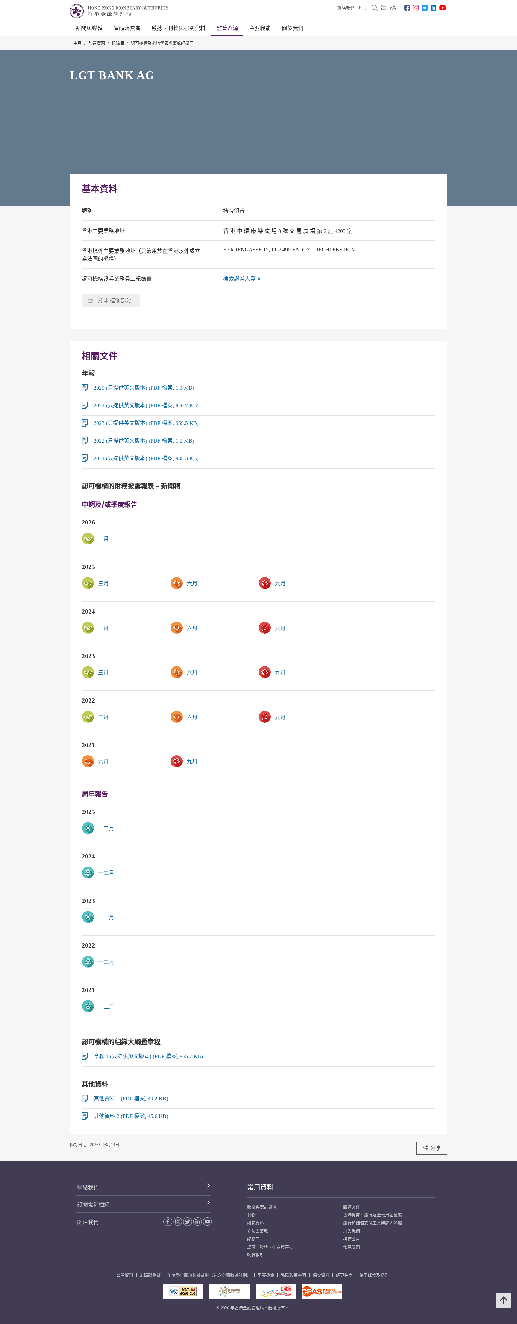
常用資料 (260, 1187)
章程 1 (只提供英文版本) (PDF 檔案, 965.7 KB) (148, 1056)
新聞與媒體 (89, 28)
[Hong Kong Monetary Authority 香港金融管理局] (119, 11)
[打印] (384, 8)
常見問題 (351, 1247)
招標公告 (351, 1239)
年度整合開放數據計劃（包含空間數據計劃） (209, 1275)
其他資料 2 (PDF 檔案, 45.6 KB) (131, 1116)
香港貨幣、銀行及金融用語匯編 (372, 1215)
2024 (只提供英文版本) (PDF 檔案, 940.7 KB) (146, 405)
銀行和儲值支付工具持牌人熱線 (372, 1223)
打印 (114, 300)
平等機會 (266, 1275)
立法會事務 (257, 1231)
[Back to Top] (503, 1300)
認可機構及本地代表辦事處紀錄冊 (162, 43)
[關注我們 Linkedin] (433, 8)
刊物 (251, 1215)
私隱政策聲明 (293, 1275)
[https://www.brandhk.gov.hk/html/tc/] (276, 1291)
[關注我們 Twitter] (425, 8)
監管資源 (227, 28)
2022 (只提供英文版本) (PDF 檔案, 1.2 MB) (144, 441)
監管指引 (255, 1255)
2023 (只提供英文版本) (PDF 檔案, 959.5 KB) (146, 423)
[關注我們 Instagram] (416, 8)
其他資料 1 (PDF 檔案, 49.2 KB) (131, 1099)
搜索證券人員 (240, 279)
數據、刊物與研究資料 (179, 28)
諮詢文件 (351, 1207)
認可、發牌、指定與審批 (270, 1247)
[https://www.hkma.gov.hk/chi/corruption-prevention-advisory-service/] (322, 1291)
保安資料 (321, 1275)
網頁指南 (344, 1275)
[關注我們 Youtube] (442, 7)
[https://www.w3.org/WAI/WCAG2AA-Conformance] (183, 1291)
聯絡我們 (345, 8)
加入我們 (351, 1231)
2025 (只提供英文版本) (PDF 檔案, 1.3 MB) (144, 388)
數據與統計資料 (261, 1207)
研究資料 (255, 1223)
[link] (393, 8)
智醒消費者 (127, 28)
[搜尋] (375, 8)
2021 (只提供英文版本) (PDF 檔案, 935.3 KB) (146, 458)
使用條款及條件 (374, 1275)
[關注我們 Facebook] (407, 8)
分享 (435, 1148)
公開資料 (124, 1275)
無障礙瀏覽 (150, 1275)
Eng (362, 7)
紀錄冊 (118, 43)
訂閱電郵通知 (93, 1205)
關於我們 (292, 28)
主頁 (77, 43)
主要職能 (260, 28)
